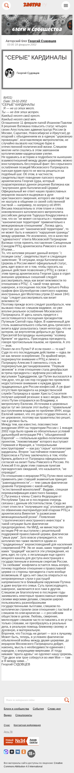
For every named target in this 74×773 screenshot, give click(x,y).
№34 (20, 740)
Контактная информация (27, 725)
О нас (7, 725)
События (38, 708)
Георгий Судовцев (42, 41)
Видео (8, 715)
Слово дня (54, 708)
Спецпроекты (23, 715)
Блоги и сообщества (16, 708)
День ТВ (8, 732)
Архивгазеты (33, 741)
